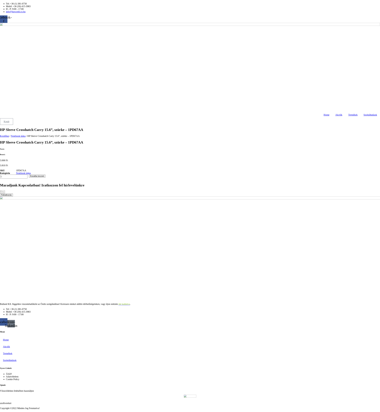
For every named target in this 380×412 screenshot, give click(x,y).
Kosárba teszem (37, 176)
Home (326, 115)
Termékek (353, 115)
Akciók (338, 115)
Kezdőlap (4, 136)
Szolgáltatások (370, 115)
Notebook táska (18, 136)
